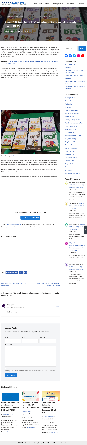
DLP (25, 272)
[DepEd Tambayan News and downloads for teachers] (14, 4)
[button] (85, 230)
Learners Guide (70, 161)
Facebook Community (14, 224)
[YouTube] (82, 55)
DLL (21, 272)
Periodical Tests (70, 151)
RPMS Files (68, 170)
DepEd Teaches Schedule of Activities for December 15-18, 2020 (49, 407)
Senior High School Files (72, 173)
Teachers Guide (70, 145)
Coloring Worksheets (71, 110)
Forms (67, 167)
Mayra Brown (73, 243)
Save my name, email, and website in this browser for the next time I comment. (30, 371)
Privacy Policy (38, 443)
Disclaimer (56, 443)
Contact (67, 443)
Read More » (11, 432)
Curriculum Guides (71, 157)
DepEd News (12, 17)
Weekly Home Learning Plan (74, 123)
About (62, 443)
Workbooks (68, 104)
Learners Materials (71, 148)
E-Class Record (70, 132)
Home (35, 3)
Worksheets (68, 107)
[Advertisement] (30, 95)
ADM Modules (69, 116)
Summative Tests (70, 129)
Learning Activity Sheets (72, 120)
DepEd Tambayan (11, 31)
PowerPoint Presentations (73, 135)
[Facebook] (66, 55)
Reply (57, 306)
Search (82, 48)
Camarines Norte (11, 272)
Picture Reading (70, 101)
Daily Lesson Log (70, 139)
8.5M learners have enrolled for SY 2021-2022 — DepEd (30, 405)
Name (7, 337)
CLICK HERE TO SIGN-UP (30, 217)
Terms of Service (47, 443)
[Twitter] (74, 55)
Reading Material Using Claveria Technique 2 (77, 226)
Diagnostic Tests (70, 154)
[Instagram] (78, 55)
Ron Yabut (13, 156)
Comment (8, 345)
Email (24, 337)
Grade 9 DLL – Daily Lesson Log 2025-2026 (76, 205)
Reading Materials (70, 98)
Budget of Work (70, 164)
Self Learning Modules (72, 113)
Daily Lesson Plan (70, 142)
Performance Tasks (71, 126)
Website (42, 337)
